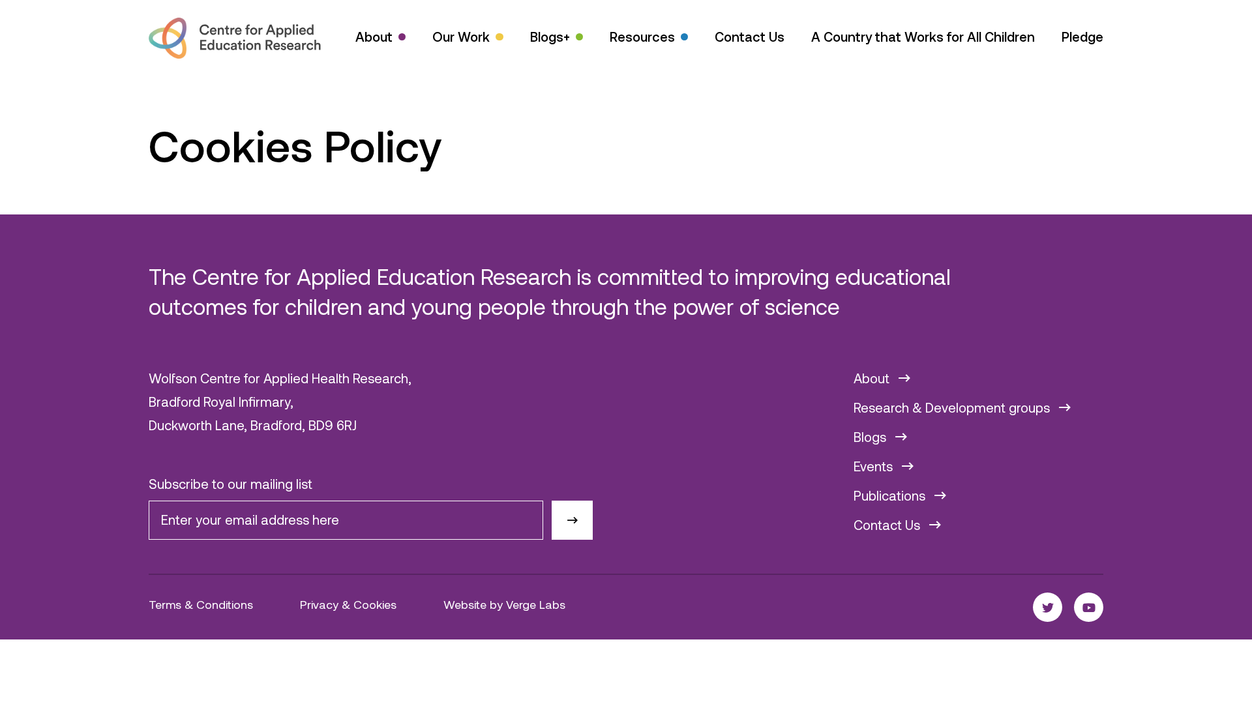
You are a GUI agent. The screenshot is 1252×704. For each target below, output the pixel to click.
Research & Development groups (953, 407)
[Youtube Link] (1088, 607)
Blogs (871, 437)
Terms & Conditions (201, 604)
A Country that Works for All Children (923, 36)
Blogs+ (550, 36)
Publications (891, 495)
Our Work (461, 36)
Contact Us (749, 36)
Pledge (1082, 36)
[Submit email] (572, 520)
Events (875, 466)
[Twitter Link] (1047, 607)
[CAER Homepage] (235, 38)
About (374, 36)
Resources (642, 36)
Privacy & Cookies (348, 604)
